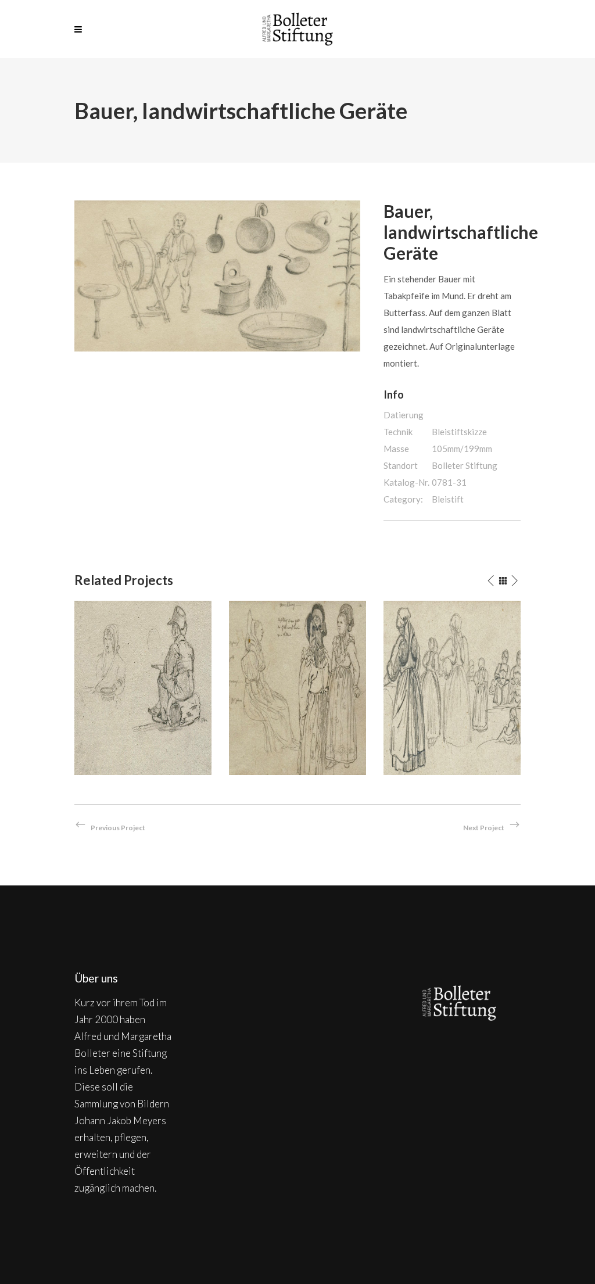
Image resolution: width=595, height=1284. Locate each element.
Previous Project (118, 827)
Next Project (483, 827)
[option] (143, 688)
